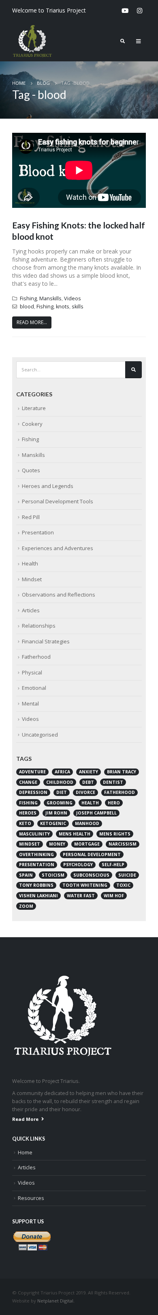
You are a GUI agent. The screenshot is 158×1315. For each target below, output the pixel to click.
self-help (113, 864)
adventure (32, 772)
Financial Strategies (46, 641)
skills (77, 306)
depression (33, 792)
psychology (78, 864)
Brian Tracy (121, 772)
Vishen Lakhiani (38, 895)
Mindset (32, 579)
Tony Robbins (36, 885)
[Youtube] (125, 10)
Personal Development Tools (57, 501)
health (90, 803)
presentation (36, 864)
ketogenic (53, 823)
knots (62, 306)
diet (61, 792)
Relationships (39, 625)
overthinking (36, 854)
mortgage (87, 844)
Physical (32, 672)
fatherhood (119, 792)
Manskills (50, 298)
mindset (29, 844)
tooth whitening (84, 885)
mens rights (114, 834)
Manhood (87, 823)
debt (88, 782)
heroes (27, 813)
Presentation (38, 532)
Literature (34, 408)
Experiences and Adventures (57, 548)
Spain (26, 875)
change (28, 782)
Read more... (32, 322)
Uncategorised (40, 734)
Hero (114, 803)
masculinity (34, 834)
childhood (59, 782)
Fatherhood (36, 656)
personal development (92, 854)
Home (25, 1152)
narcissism (123, 844)
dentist (113, 782)
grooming (60, 803)
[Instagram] (139, 10)
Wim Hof (114, 895)
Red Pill (31, 517)
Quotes (31, 470)
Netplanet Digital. (56, 1301)
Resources (31, 1198)
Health (30, 563)
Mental (30, 703)
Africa (62, 772)
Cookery (32, 423)
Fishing (28, 298)
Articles (31, 610)
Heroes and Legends (47, 486)
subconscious (91, 875)
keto (25, 823)
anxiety (88, 772)
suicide (127, 875)
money (57, 844)
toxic (123, 885)
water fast (81, 895)
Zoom (26, 906)
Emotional (34, 687)
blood (27, 306)
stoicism (53, 875)
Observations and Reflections (58, 594)
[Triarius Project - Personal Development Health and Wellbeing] (32, 41)
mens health (74, 834)
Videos (72, 298)
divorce (85, 792)
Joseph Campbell (96, 813)
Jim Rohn (56, 813)
